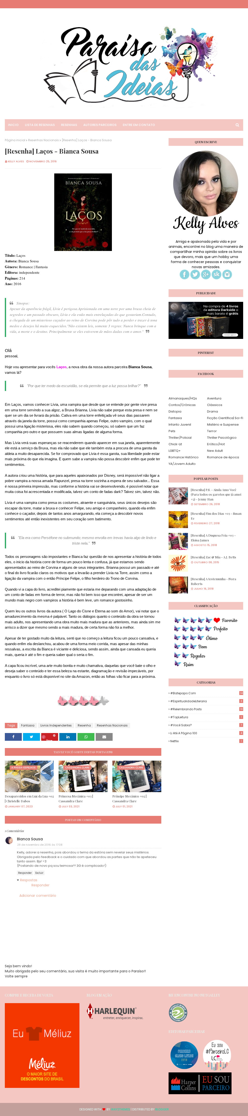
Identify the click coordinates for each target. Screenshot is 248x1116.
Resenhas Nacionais (43, 140)
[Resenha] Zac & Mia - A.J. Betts (213, 557)
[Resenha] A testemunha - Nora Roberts (213, 581)
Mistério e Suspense (223, 424)
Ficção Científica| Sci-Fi (225, 418)
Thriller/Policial (180, 437)
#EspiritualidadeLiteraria (206, 701)
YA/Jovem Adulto (182, 463)
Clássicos (214, 405)
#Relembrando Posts (206, 709)
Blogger (162, 1109)
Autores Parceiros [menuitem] (99, 125)
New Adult (215, 450)
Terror (212, 431)
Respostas (28, 880)
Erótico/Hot (216, 444)
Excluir (39, 873)
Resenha (84, 725)
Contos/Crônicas (182, 405)
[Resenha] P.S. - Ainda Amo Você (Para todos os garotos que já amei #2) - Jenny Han (216, 494)
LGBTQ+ (175, 450)
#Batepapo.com (206, 693)
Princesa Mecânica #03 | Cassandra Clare (76, 798)
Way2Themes (120, 1109)
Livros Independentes (56, 725)
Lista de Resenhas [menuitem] (40, 125)
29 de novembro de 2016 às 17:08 (39, 845)
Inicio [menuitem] (13, 125)
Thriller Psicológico (222, 437)
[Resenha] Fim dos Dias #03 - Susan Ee (216, 515)
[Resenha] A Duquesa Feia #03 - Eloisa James (213, 537)
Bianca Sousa (30, 839)
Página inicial (15, 140)
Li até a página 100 (206, 733)
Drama (212, 411)
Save (49, 740)
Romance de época (223, 457)
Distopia (175, 411)
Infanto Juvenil (180, 424)
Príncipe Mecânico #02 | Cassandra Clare (129, 798)
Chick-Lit (175, 444)
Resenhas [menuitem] (69, 125)
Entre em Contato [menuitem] (139, 125)
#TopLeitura (206, 717)
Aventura (214, 398)
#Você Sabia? (206, 725)
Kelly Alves (16, 161)
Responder (25, 873)
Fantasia (27, 725)
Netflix (206, 741)
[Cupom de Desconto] (42, 1086)
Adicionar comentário (37, 895)
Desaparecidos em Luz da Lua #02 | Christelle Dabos (29, 798)
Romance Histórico (184, 457)
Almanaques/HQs (183, 398)
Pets (172, 431)
